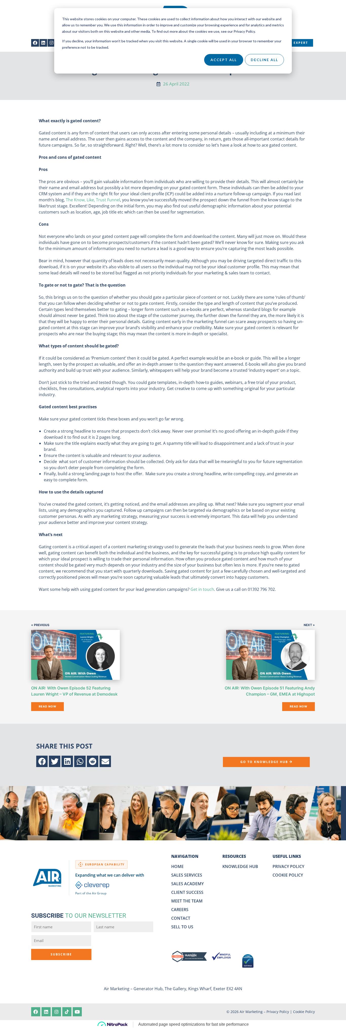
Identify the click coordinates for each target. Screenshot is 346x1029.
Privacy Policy (277, 1011)
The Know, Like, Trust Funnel (93, 200)
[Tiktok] (66, 1011)
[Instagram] (51, 43)
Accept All (223, 60)
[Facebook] (35, 43)
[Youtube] (77, 1011)
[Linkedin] (43, 43)
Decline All (264, 60)
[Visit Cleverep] (92, 885)
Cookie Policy (304, 1011)
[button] (42, 761)
